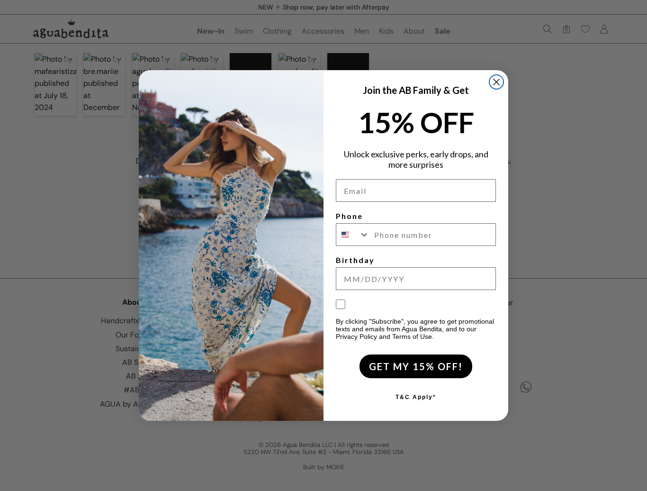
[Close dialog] (496, 82)
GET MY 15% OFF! (416, 366)
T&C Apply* (415, 397)
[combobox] (352, 235)
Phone (349, 215)
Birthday (355, 259)
